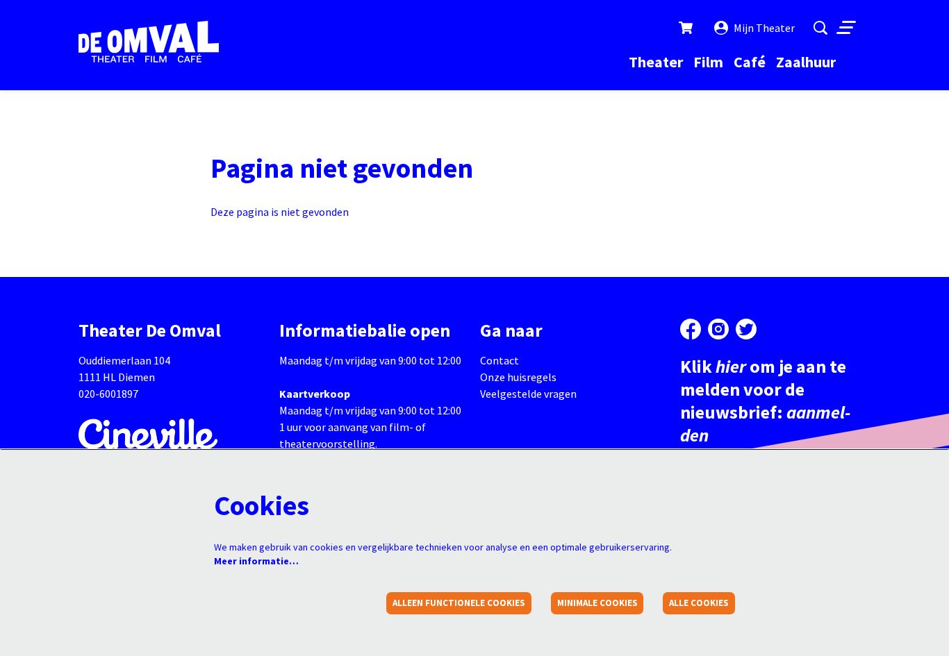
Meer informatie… (256, 561)
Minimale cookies (597, 603)
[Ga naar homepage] (149, 41)
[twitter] (746, 329)
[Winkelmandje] (687, 27)
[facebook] (690, 329)
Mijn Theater (764, 28)
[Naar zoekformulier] (820, 27)
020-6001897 (108, 394)
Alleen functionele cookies (459, 603)
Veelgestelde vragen (528, 394)
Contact (499, 360)
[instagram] (718, 329)
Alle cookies (699, 603)
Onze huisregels (518, 377)
